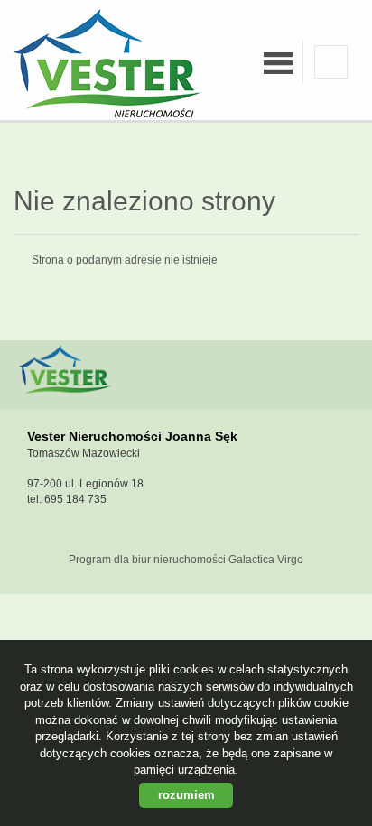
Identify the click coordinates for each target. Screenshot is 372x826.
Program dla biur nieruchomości (148, 559)
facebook (331, 62)
